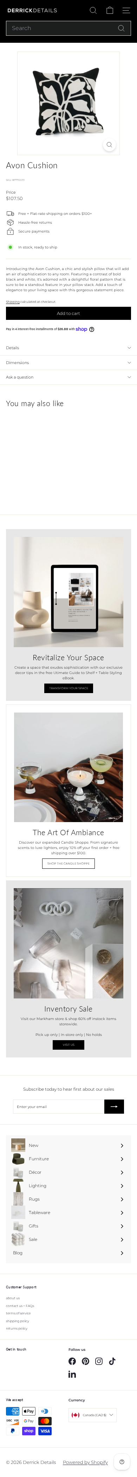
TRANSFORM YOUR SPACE (68, 688)
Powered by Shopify (85, 1462)
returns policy (16, 1328)
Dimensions (17, 362)
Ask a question (19, 377)
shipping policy (17, 1321)
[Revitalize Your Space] (68, 592)
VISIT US (68, 1045)
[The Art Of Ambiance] (68, 767)
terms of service (18, 1313)
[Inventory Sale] (68, 943)
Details (12, 347)
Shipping (13, 302)
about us (13, 1298)
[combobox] (68, 28)
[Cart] (110, 10)
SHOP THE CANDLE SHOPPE (68, 863)
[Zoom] (109, 144)
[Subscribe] (114, 1107)
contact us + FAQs (20, 1306)
